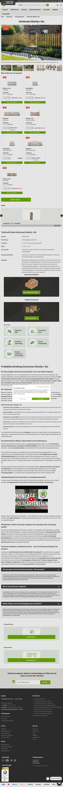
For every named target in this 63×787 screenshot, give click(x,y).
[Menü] (8, 770)
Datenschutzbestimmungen (43, 386)
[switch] (5, 780)
